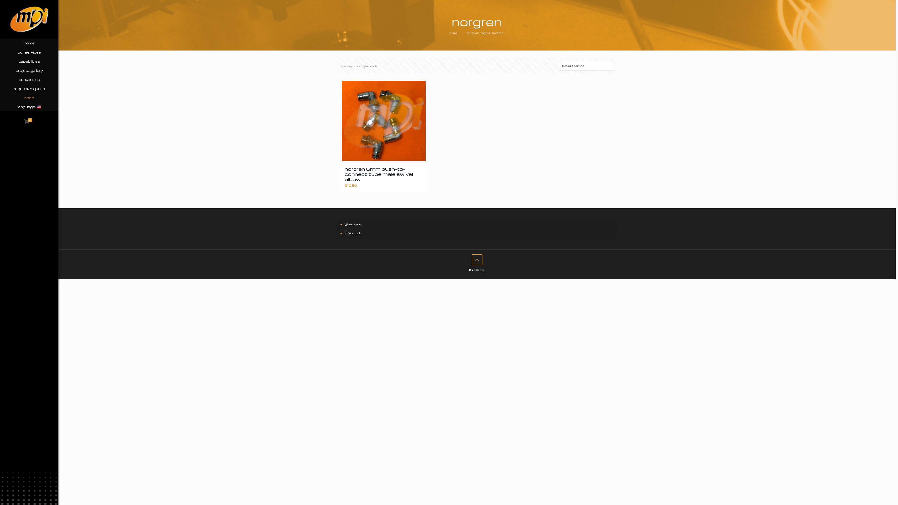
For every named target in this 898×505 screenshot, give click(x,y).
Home (453, 33)
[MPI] (29, 19)
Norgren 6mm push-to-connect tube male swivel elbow (379, 174)
